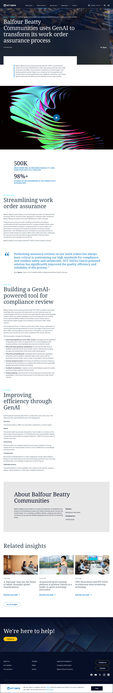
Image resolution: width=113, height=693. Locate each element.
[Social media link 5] (108, 675)
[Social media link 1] (91, 675)
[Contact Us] (108, 5)
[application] (56, 688)
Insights (13, 17)
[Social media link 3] (100, 675)
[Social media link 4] (104, 675)
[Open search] (105, 5)
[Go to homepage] (10, 5)
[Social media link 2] (96, 675)
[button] (29, 5)
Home (6, 17)
